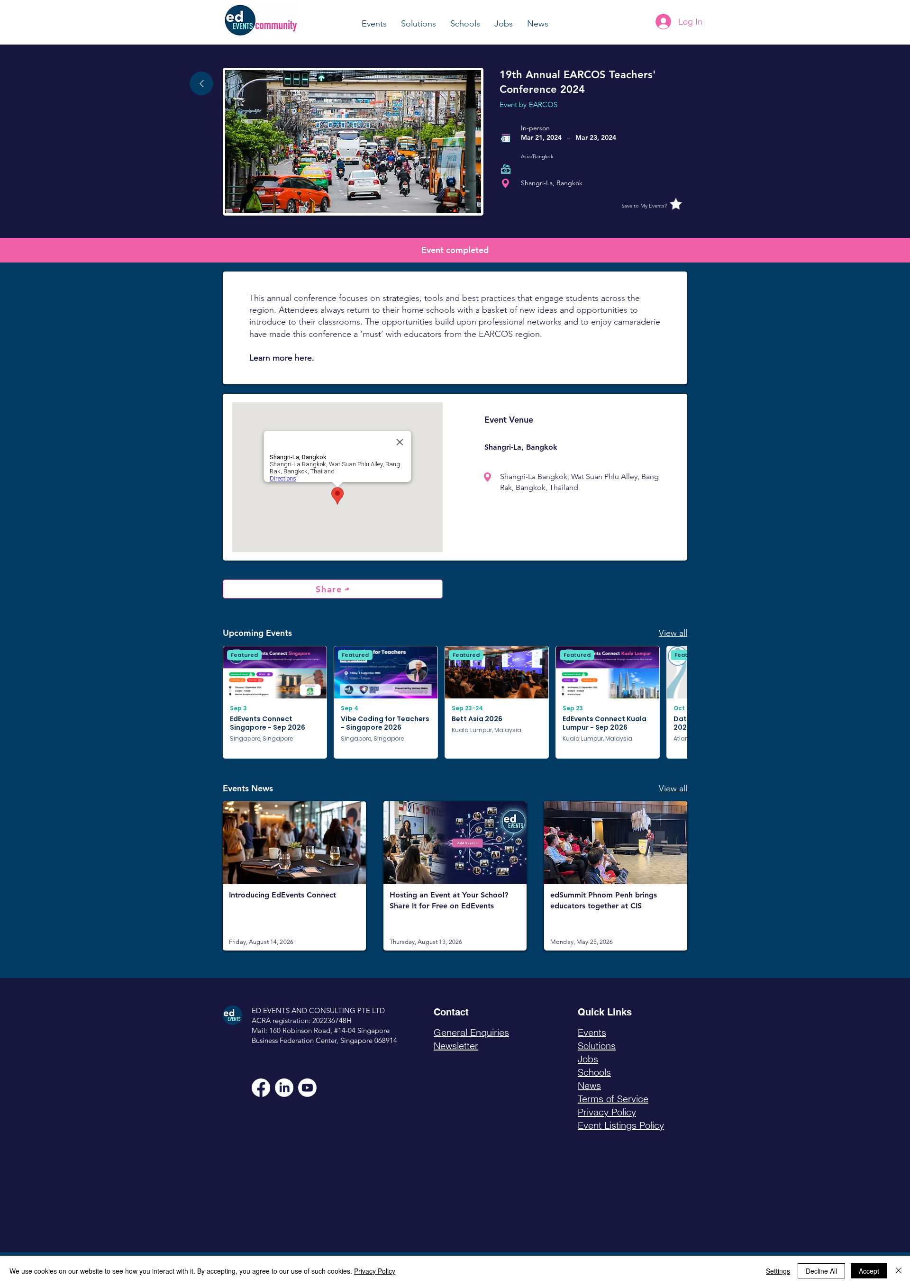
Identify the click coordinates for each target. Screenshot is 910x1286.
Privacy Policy (374, 1271)
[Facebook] (261, 1087)
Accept (869, 1271)
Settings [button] (778, 1271)
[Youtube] (307, 1087)
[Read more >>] (294, 875)
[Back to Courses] (201, 83)
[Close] (898, 1270)
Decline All (821, 1271)
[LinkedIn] (284, 1087)
